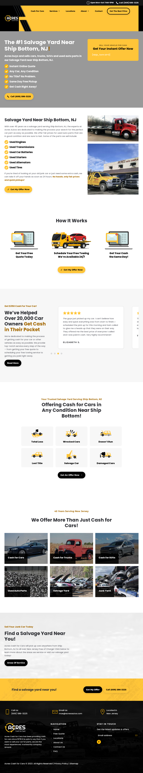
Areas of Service (16, 663)
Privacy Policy (61, 763)
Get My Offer (93, 689)
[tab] (51, 353)
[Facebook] (99, 742)
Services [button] (54, 11)
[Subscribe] (136, 735)
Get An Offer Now (69, 475)
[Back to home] (11, 18)
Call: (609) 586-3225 (129, 2)
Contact (99, 11)
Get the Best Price (118, 11)
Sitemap (74, 763)
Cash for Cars (37, 11)
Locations (70, 11)
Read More (13, 363)
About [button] (84, 11)
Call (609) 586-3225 (21, 96)
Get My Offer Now (20, 189)
